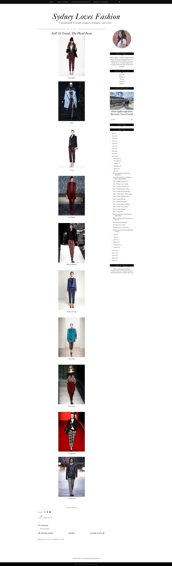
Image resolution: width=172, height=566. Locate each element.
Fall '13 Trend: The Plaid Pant (121, 196)
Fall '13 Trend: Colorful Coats (121, 186)
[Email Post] (41, 516)
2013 (113, 156)
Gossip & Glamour (101, 2)
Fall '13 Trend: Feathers (119, 209)
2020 (113, 138)
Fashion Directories (80, 2)
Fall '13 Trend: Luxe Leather (120, 184)
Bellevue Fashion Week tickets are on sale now (123, 219)
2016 (113, 149)
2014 (113, 153)
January (116, 247)
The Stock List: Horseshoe (120, 222)
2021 (113, 136)
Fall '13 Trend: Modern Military (121, 191)
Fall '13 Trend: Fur (118, 211)
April (115, 240)
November (116, 161)
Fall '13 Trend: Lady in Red (120, 206)
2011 (113, 253)
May (115, 237)
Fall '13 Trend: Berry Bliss (120, 201)
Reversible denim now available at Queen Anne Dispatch (122, 178)
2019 (113, 141)
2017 (113, 146)
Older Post (96, 533)
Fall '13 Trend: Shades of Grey (121, 189)
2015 (113, 151)
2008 (113, 260)
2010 (113, 255)
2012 (113, 250)
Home (51, 2)
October (116, 163)
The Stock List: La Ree (119, 225)
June (115, 234)
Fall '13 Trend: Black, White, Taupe (122, 194)
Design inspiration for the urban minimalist (121, 174)
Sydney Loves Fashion (83, 558)
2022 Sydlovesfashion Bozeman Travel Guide (122, 113)
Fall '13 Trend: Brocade (119, 199)
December (116, 158)
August (115, 168)
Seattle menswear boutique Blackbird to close (123, 230)
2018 (113, 143)
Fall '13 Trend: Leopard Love (121, 181)
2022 (113, 133)
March (115, 242)
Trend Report (47, 517)
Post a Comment (45, 529)
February (116, 245)
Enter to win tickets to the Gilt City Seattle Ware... (122, 215)
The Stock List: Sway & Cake (121, 227)
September (116, 166)
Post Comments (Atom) (56, 539)
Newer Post (47, 533)
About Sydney (62, 2)
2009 (113, 258)
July (115, 171)
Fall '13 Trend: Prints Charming (121, 204)
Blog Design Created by (86, 564)
